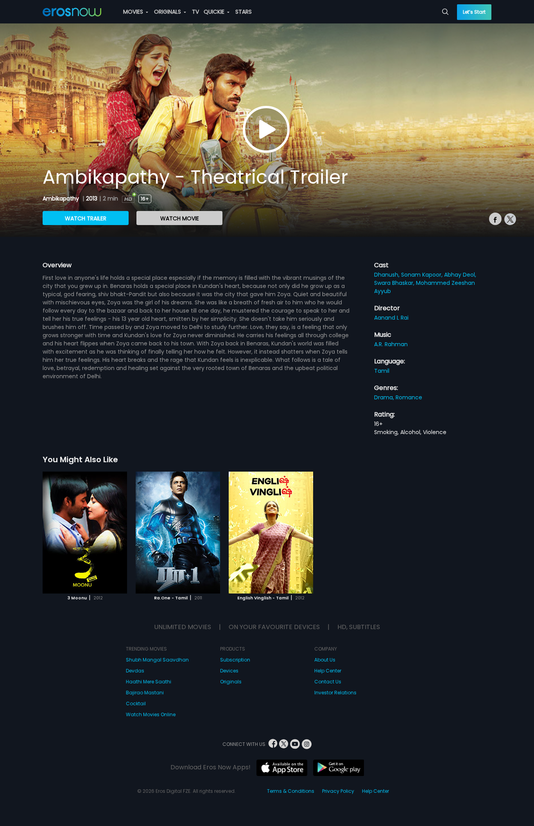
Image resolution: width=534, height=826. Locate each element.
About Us (324, 659)
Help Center (327, 670)
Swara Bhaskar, (395, 283)
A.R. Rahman (391, 344)
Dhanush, (387, 275)
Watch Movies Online (151, 714)
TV (195, 12)
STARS (243, 12)
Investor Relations (335, 692)
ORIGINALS (168, 12)
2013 (91, 198)
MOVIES (134, 12)
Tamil (381, 371)
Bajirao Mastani (145, 692)
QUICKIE (215, 12)
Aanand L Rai (391, 318)
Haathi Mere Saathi (148, 681)
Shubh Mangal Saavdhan (157, 659)
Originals (231, 681)
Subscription (235, 659)
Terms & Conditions (290, 791)
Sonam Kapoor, (422, 275)
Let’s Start (474, 12)
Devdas (135, 670)
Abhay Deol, (460, 275)
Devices (229, 670)
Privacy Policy (338, 791)
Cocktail (136, 703)
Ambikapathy (62, 198)
